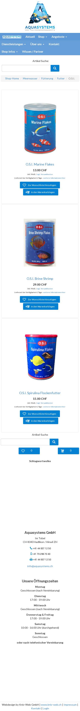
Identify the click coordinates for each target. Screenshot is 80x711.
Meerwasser (30, 78)
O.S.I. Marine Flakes (40, 164)
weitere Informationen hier (54, 178)
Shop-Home (12, 78)
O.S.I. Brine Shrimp (40, 278)
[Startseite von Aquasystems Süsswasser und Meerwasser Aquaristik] (40, 15)
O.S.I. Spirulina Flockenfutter (40, 393)
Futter (61, 78)
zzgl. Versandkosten (45, 174)
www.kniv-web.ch (51, 704)
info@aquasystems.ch (40, 566)
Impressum (70, 704)
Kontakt (36, 708)
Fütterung (47, 78)
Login (46, 708)
